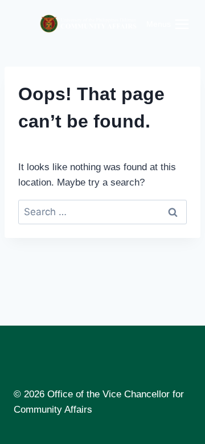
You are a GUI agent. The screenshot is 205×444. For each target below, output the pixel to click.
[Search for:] (102, 212)
